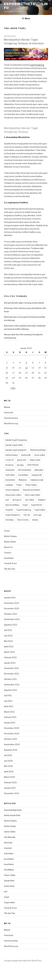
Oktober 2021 (10, 679)
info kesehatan (24, 470)
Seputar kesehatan (31, 490)
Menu (27, 18)
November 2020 (11, 733)
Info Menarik (9, 837)
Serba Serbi (9, 886)
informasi (8, 842)
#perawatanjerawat (13, 810)
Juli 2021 (8, 695)
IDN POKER (33, 465)
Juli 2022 (8, 630)
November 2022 (11, 608)
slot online (29, 500)
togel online (40, 510)
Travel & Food (10, 563)
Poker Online (31, 485)
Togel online (9, 902)
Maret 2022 (9, 652)
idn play (20, 465)
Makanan (23, 480)
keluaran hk (37, 475)
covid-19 (9, 460)
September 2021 (12, 684)
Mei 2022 (8, 641)
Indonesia (9, 470)
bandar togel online (14, 445)
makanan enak (36, 480)
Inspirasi (8, 848)
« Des (12, 388)
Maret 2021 (9, 712)
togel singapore (12, 515)
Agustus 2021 (10, 690)
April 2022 (8, 646)
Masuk (7, 407)
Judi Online (10, 475)
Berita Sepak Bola (12, 815)
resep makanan (12, 490)
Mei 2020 (8, 766)
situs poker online (13, 495)
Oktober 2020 (10, 739)
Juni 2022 (8, 635)
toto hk (26, 515)
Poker (19, 485)
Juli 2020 (8, 755)
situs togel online (32, 495)
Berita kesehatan (38, 450)
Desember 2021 (11, 668)
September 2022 (12, 619)
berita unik (26, 455)
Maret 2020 (9, 777)
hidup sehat (35, 460)
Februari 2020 (10, 782)
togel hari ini (36, 505)
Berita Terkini (10, 542)
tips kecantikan (12, 505)
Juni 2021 (8, 701)
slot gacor (17, 500)
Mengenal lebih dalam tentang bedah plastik (24, 303)
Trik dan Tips (9, 569)
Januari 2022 (9, 663)
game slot (21, 460)
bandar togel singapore (16, 450)
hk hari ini (9, 465)
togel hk (9, 510)
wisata (35, 520)
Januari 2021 (9, 722)
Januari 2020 (10, 788)
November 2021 (11, 674)
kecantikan (23, 475)
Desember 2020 (11, 728)
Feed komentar (11, 418)
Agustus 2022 (10, 625)
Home (7, 531)
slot (7, 500)
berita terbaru (11, 455)
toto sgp (37, 515)
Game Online (9, 832)
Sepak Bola (9, 880)
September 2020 (12, 744)
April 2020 (9, 771)
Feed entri (8, 412)
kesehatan (10, 480)
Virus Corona (23, 520)
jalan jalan (39, 470)
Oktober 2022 (10, 614)
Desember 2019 (11, 793)
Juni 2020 (8, 761)
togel (25, 505)
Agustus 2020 (10, 750)
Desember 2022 (11, 603)
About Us (8, 547)
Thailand (41, 500)
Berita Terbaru (10, 536)
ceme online (39, 455)
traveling (9, 520)
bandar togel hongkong (16, 440)
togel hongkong (36, 65)
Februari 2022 (10, 657)
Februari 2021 (10, 717)
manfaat (9, 485)
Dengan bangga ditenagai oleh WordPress (23, 960)
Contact (7, 552)
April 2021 (8, 706)
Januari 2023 (9, 597)
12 (26, 368)
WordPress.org (11, 423)
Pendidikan (9, 870)
